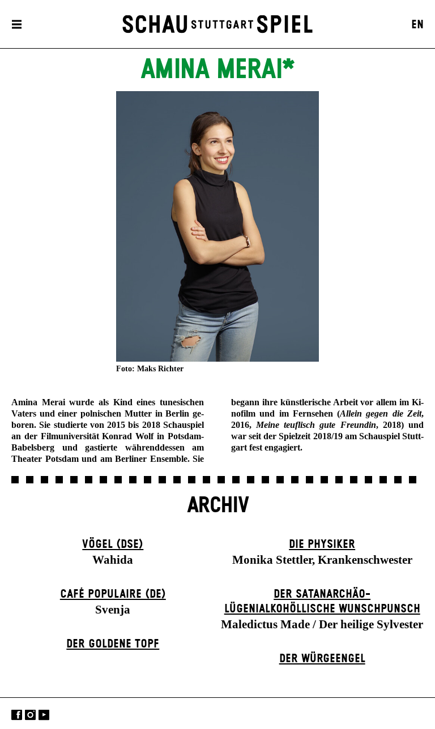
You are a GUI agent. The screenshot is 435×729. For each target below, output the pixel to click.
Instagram (30, 714)
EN (417, 25)
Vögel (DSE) (112, 544)
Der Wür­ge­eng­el (322, 659)
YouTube (44, 714)
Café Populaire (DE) (113, 594)
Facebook (16, 714)
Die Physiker (322, 544)
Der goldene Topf (112, 644)
